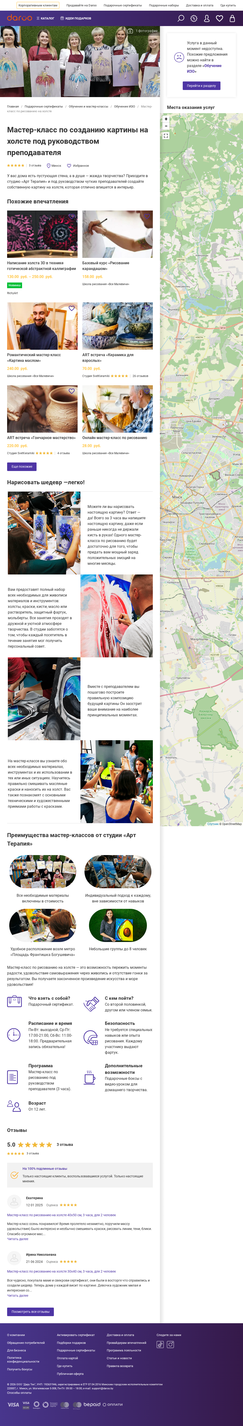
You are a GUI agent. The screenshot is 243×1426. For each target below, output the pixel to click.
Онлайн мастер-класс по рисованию (114, 437)
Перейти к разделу (201, 86)
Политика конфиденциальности (23, 1359)
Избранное (81, 165)
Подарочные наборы (164, 5)
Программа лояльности (124, 1350)
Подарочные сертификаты (123, 5)
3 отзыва (35, 165)
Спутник (213, 824)
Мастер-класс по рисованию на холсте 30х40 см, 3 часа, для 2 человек (61, 1271)
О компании (16, 1335)
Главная (13, 106)
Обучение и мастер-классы (88, 106)
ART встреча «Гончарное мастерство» (41, 437)
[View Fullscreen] (165, 135)
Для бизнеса (16, 1350)
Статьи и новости (119, 1358)
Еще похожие (22, 466)
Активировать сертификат (76, 1335)
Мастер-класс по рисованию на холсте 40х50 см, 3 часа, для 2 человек (61, 1215)
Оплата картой (67, 1358)
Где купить (228, 5)
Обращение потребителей (26, 1343)
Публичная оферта (70, 1374)
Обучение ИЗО (124, 106)
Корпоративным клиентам (38, 5)
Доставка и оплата (199, 5)
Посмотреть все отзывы (31, 1312)
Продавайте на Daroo (81, 5)
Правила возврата (120, 1366)
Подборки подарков (71, 1343)
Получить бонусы (19, 1369)
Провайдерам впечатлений (126, 1343)
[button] (165, 119)
